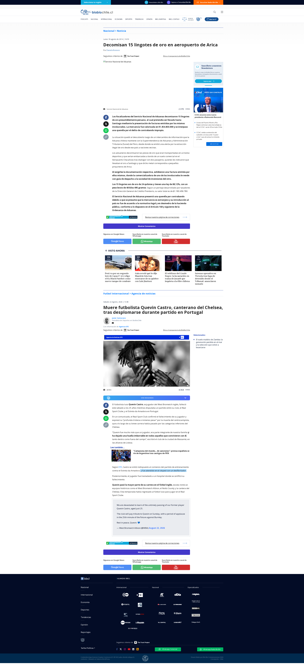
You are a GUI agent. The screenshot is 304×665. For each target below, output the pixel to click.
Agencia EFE (124, 326)
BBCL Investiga (160, 19)
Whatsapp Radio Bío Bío (212, 649)
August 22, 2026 (157, 528)
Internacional (106, 19)
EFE (120, 467)
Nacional (94, 19)
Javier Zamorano (119, 318)
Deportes (128, 19)
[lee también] (122, 456)
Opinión (149, 19)
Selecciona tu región (92, 2)
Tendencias (139, 19)
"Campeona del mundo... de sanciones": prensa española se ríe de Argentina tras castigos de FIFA (161, 452)
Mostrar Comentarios (146, 226)
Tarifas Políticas (87, 648)
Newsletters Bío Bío (156, 2)
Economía (118, 19)
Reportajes (85, 632)
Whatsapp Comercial (169, 649)
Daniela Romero (113, 50)
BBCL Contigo (174, 19)
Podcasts (84, 19)
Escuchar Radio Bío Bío (209, 2)
